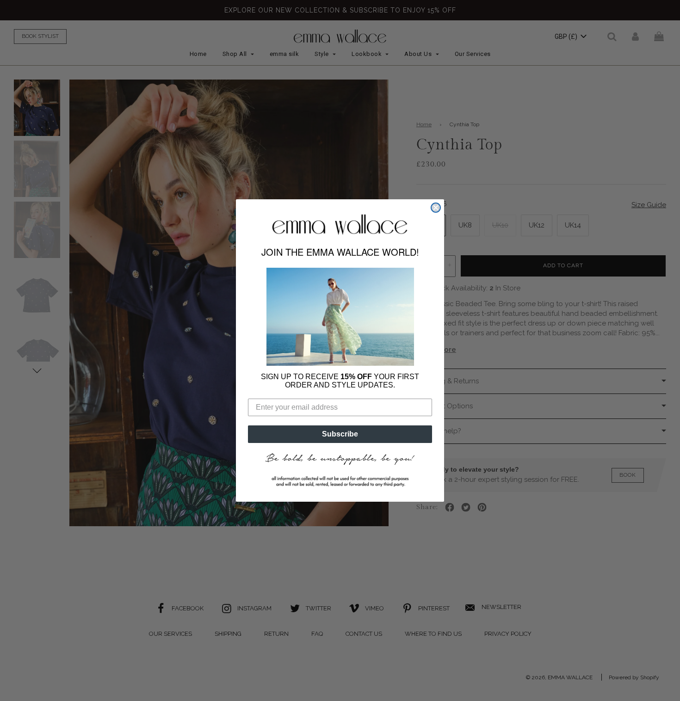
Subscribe (340, 434)
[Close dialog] (435, 207)
